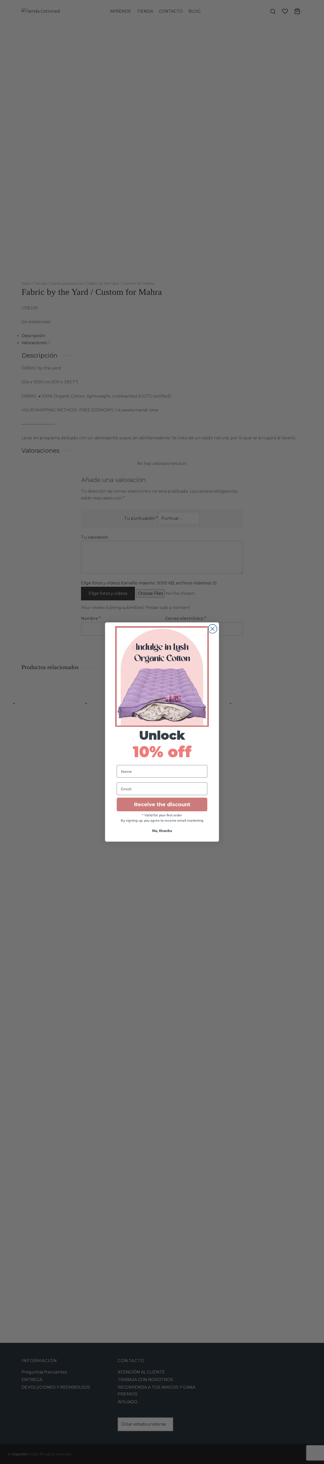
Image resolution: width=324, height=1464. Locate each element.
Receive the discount (162, 804)
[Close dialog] (212, 628)
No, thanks (162, 830)
